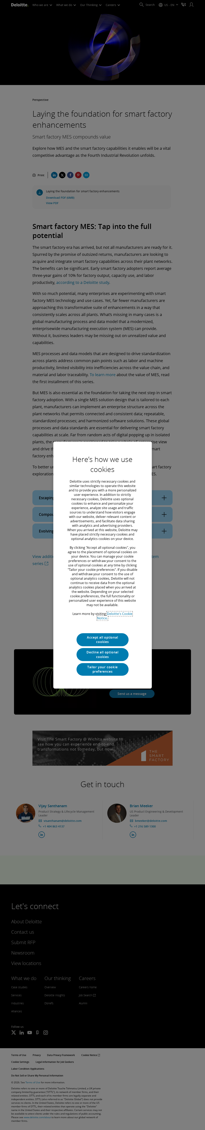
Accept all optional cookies (102, 639)
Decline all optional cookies (102, 654)
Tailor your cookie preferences (102, 669)
